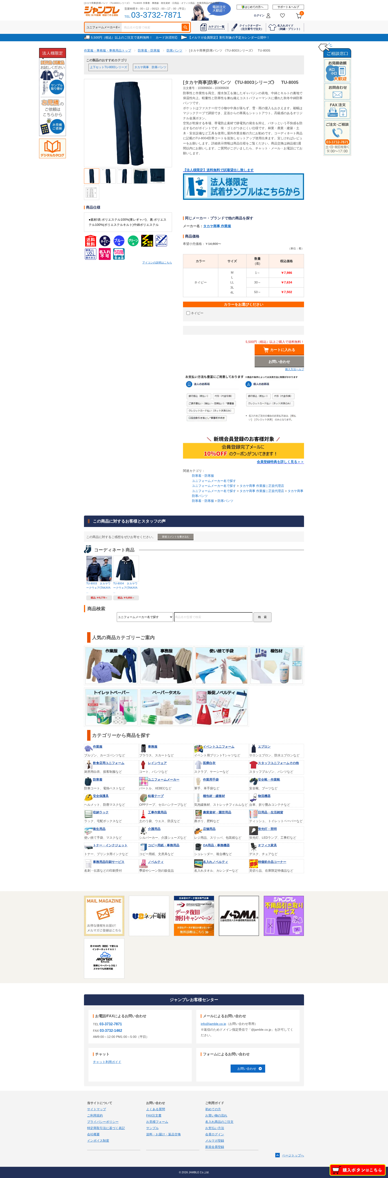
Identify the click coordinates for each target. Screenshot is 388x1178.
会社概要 (93, 1134)
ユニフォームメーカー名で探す (214, 481)
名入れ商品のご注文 (219, 1122)
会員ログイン (214, 1134)
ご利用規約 (95, 1115)
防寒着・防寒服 (203, 475)
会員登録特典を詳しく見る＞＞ (280, 462)
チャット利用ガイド (107, 1062)
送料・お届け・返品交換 (163, 1134)
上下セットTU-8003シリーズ (108, 67)
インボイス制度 (98, 1140)
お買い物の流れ (216, 1115)
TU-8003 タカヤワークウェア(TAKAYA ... (98, 588)
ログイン (259, 15)
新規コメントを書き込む (175, 536)
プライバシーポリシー (103, 1122)
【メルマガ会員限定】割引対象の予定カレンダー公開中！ (229, 37)
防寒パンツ (225, 501)
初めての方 (213, 1109)
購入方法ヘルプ (294, 369)
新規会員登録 (214, 1147)
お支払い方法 (214, 1128)
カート (301, 13)
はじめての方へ (254, 7)
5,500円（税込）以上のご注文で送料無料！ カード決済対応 (134, 37)
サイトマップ (96, 1109)
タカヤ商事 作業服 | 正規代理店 (262, 486)
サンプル (152, 1128)
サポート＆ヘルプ (288, 7)
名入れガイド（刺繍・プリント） (289, 27)
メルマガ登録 (214, 1140)
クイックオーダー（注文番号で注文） (251, 27)
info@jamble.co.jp (213, 1024)
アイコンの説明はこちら (157, 262)
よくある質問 (155, 1109)
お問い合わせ (246, 1068)
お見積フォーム (157, 1122)
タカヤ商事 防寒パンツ (150, 67)
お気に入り (283, 16)
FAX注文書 (153, 1115)
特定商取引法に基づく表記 (106, 1128)
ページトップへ (293, 1155)
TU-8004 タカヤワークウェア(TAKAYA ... (125, 588)
